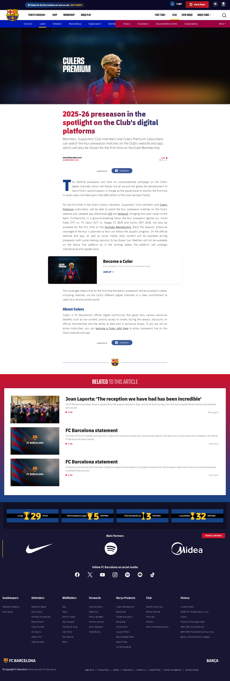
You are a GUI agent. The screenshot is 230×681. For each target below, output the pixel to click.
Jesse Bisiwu (95, 632)
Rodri (64, 642)
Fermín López (68, 616)
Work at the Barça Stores (157, 627)
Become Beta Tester (125, 637)
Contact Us (141, 670)
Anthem (149, 622)
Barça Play (86, 15)
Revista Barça (75, 23)
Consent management (173, 670)
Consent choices (192, 670)
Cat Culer (28, 23)
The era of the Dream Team (193, 622)
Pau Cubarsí (37, 611)
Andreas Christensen (41, 616)
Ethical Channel (153, 611)
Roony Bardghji (96, 616)
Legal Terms (89, 670)
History (126, 23)
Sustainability (191, 23)
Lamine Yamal (95, 606)
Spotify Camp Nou (154, 606)
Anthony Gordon (97, 622)
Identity (112, 23)
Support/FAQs (122, 632)
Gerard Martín (37, 622)
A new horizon (187, 606)
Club (174, 15)
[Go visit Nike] (39, 548)
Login (177, 4)
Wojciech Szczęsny (11, 606)
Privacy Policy (103, 670)
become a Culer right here (112, 328)
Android (123, 213)
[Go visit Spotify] (111, 548)
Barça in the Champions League (195, 637)
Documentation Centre (166, 23)
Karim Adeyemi (96, 627)
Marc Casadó (68, 622)
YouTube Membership (118, 227)
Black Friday (121, 642)
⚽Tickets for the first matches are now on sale (55, 5)
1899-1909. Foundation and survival (197, 632)
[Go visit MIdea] (187, 548)
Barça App (121, 622)
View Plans (199, 4)
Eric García (36, 632)
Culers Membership (125, 606)
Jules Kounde (37, 627)
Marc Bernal (67, 637)
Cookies (116, 670)
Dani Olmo (67, 632)
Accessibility (128, 670)
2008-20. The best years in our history (195, 614)
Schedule (57, 23)
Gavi (64, 606)
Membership (69, 15)
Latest (42, 23)
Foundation (143, 23)
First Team (160, 15)
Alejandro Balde (38, 606)
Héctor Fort (36, 637)
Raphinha (93, 611)
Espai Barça (187, 15)
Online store (121, 627)
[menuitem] (223, 3)
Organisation (95, 23)
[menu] (223, 4)
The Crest (150, 616)
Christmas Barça (123, 647)
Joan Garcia (8, 611)
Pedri (64, 611)
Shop (54, 15)
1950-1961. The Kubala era (192, 627)
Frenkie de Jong (69, 627)
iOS (110, 213)
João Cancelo (37, 642)
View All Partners (213, 535)
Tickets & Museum (36, 15)
